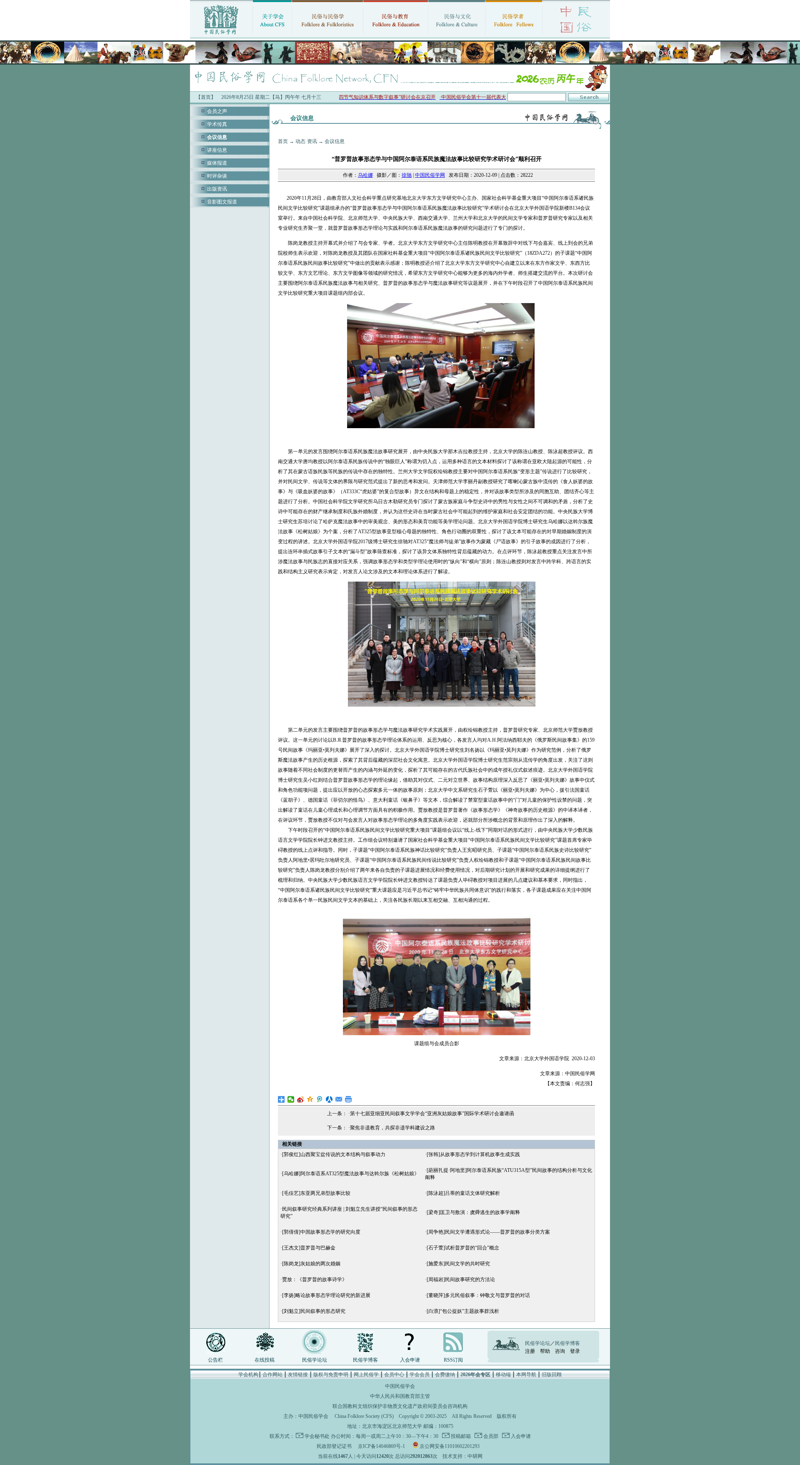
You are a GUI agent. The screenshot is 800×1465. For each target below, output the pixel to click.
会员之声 (217, 111)
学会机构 (248, 1374)
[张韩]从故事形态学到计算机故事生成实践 (473, 1154)
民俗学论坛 (314, 1360)
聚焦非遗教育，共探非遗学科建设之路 (392, 1128)
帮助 (545, 1351)
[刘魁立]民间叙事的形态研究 (313, 1311)
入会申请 (410, 1360)
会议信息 (335, 141)
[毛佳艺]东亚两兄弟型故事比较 (316, 1193)
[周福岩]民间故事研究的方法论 (461, 1279)
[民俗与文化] (456, 35)
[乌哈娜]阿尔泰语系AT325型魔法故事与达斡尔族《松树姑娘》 (350, 1174)
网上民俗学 (366, 1374)
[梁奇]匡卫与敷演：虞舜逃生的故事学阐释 (473, 1212)
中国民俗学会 (313, 1416)
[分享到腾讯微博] (319, 1099)
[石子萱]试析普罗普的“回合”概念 (463, 1248)
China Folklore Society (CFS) (364, 1416)
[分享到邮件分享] (338, 1099)
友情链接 (298, 1374)
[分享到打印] (348, 1099)
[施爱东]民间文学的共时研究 (458, 1264)
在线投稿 (265, 1360)
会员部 (490, 1436)
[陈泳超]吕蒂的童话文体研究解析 (463, 1193)
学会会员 (420, 1374)
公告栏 (215, 1360)
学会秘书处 (317, 1436)
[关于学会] (272, 35)
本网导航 (526, 1374)
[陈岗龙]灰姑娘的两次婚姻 (311, 1264)
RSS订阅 (453, 1360)
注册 (530, 1351)
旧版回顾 (552, 1374)
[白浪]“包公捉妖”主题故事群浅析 (463, 1311)
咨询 (560, 1351)
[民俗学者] (513, 35)
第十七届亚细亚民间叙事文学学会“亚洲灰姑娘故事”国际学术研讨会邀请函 (432, 1113)
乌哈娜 (365, 175)
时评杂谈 (217, 176)
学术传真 (217, 124)
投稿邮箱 (460, 1436)
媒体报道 (217, 163)
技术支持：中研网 (462, 1456)
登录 (575, 1351)
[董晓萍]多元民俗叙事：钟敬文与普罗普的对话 (478, 1295)
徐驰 (407, 175)
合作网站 (272, 1374)
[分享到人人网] (329, 1099)
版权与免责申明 (330, 1374)
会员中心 (394, 1374)
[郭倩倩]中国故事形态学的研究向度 (321, 1232)
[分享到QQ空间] (310, 1099)
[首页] (221, 35)
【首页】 (206, 97)
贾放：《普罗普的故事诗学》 (314, 1279)
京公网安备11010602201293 (450, 1446)
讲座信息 (217, 150)
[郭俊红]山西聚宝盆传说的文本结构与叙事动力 (333, 1154)
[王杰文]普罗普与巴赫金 (308, 1248)
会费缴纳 (445, 1374)
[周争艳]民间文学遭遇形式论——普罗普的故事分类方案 (488, 1232)
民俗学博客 (365, 1360)
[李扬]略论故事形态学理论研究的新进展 (326, 1295)
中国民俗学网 (430, 175)
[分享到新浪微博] (300, 1099)
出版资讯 (217, 189)
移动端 (503, 1374)
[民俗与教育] (395, 35)
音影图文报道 (222, 202)
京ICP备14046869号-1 (381, 1446)
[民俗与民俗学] (327, 35)
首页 (283, 141)
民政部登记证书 (334, 1446)
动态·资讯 (306, 141)
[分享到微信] (291, 1099)
